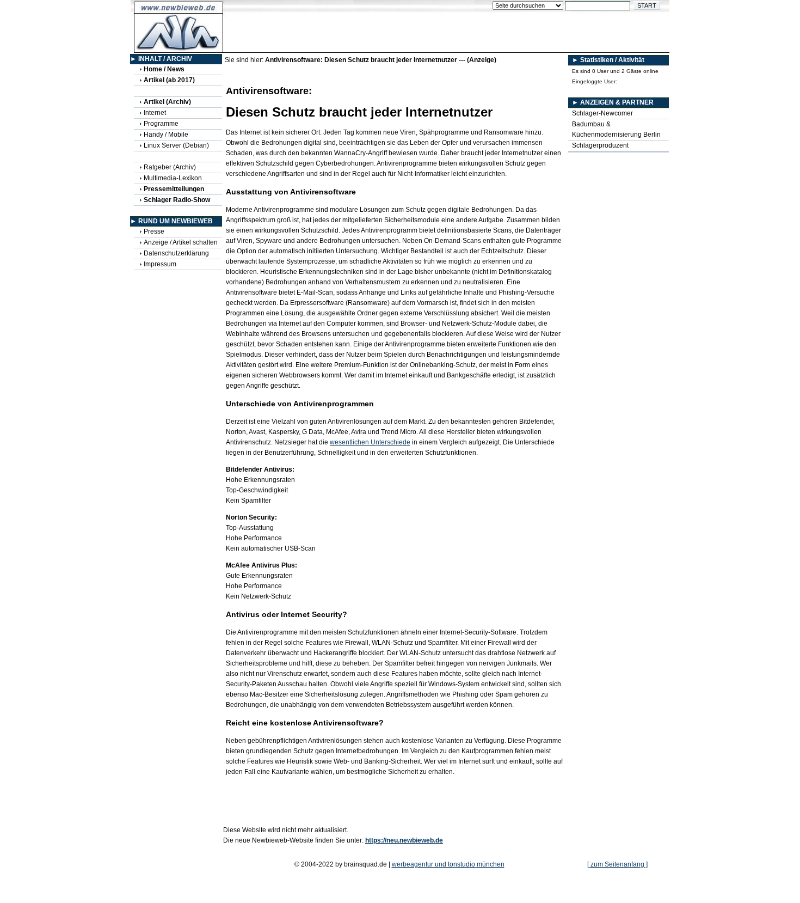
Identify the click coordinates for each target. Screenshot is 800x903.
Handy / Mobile (166, 134)
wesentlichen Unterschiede (370, 442)
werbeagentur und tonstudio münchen (448, 864)
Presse (154, 231)
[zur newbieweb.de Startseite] (179, 47)
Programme (161, 123)
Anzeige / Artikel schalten (181, 242)
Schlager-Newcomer (602, 113)
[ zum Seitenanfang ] (617, 864)
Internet (155, 113)
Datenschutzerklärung (176, 253)
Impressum (160, 264)
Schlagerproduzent (600, 145)
